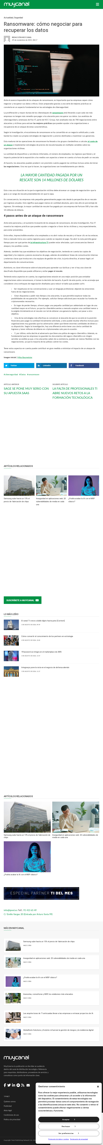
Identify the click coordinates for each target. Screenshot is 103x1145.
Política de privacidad (12, 1120)
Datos (23, 375)
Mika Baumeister (24, 357)
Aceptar (66, 1120)
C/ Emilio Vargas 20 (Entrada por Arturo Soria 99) (28, 914)
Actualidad (8, 17)
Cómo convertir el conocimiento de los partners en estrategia (47, 636)
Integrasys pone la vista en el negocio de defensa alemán (45, 667)
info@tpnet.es (10, 910)
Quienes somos (10, 1102)
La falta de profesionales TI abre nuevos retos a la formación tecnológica (75, 393)
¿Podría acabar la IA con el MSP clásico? (40, 977)
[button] (98, 1086)
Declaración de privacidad (79, 1139)
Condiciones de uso (11, 1115)
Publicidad (8, 1106)
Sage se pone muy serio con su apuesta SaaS (26, 391)
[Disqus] (51, 547)
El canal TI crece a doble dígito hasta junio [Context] (43, 621)
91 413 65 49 (30, 910)
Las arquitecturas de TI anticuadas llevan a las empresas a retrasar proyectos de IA (58, 1013)
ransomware (33, 375)
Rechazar (66, 1126)
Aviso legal (8, 1110)
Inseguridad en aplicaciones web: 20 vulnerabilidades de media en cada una (54, 958)
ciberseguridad (11, 375)
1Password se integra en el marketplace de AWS (41, 652)
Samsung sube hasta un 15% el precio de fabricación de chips (49, 941)
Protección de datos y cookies (58, 1139)
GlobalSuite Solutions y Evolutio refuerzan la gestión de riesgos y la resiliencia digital (58, 1030)
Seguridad (18, 17)
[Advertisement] (51, 434)
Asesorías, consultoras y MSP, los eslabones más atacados (48, 994)
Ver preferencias (65, 1133)
